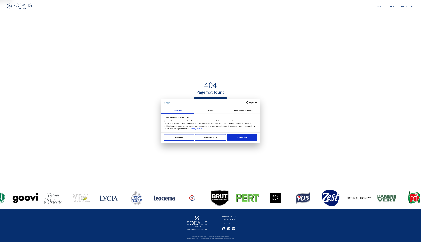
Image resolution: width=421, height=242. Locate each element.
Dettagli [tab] (211, 110)
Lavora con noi (228, 220)
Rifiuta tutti (179, 137)
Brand (391, 6)
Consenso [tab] (178, 110)
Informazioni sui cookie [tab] (243, 110)
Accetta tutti (242, 137)
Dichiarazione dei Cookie (214, 236)
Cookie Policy (203, 236)
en (412, 6)
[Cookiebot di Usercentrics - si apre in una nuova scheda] (247, 103)
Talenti (403, 6)
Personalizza (209, 137)
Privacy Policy (196, 129)
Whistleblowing (225, 236)
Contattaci (227, 223)
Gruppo (378, 6)
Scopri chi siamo (229, 216)
